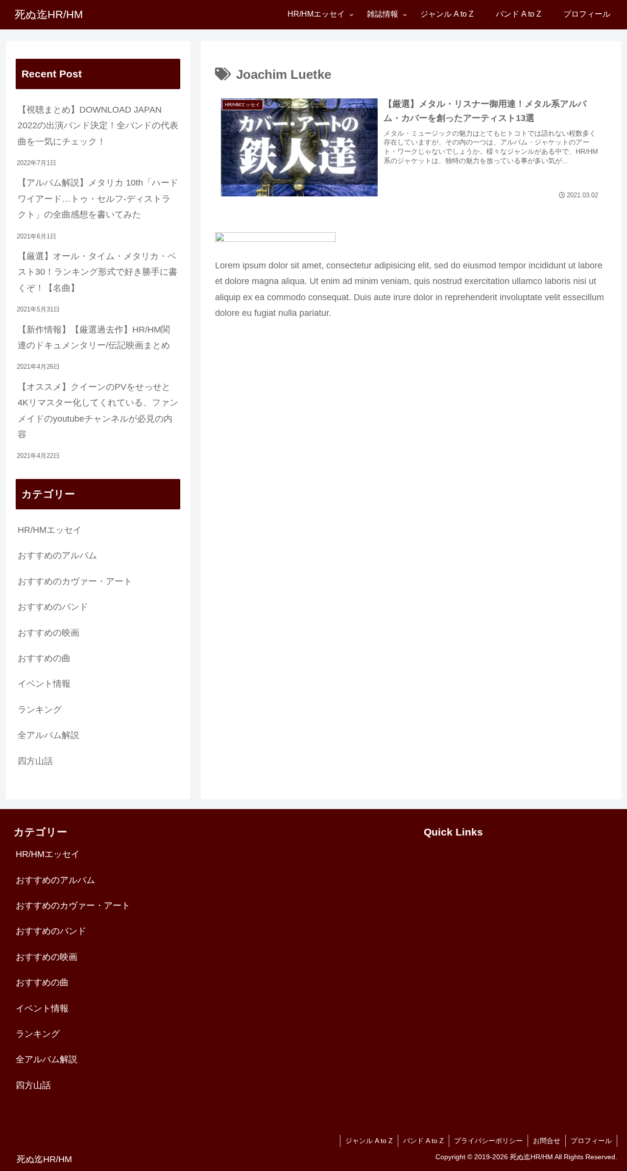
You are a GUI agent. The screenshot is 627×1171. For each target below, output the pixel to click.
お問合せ (546, 1141)
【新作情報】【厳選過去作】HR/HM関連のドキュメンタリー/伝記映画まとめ (94, 337)
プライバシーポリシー (488, 1141)
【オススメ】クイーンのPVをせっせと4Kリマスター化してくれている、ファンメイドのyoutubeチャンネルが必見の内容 (98, 410)
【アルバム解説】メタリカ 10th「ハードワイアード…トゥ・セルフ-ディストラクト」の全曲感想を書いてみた (98, 198)
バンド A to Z (423, 1141)
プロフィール (591, 1141)
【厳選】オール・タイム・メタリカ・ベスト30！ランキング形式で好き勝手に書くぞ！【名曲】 (97, 272)
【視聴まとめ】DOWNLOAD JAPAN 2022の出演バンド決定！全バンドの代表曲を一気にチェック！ (98, 125)
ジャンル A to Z (369, 1141)
